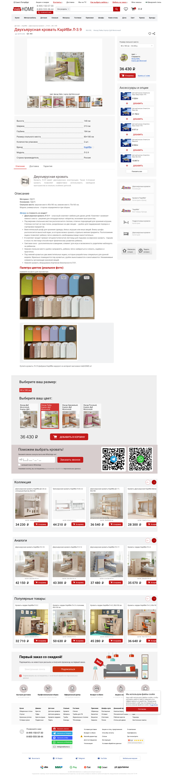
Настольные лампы (139, 720)
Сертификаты (132, 733)
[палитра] (84, 102)
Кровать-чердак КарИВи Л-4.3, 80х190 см (106, 605)
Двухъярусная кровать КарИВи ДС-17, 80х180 (105, 490)
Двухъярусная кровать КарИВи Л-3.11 (104, 547)
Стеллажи (105, 717)
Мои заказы (137, 2)
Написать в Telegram (64, 733)
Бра (133, 714)
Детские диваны (54, 714)
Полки (104, 720)
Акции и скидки (42, 2)
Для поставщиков (90, 740)
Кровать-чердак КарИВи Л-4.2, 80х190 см (143, 605)
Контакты (57, 2)
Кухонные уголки (26, 717)
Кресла (37, 711)
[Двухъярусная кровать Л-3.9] (46, 102)
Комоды (66, 720)
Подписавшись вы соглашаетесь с (50, 677)
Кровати (66, 711)
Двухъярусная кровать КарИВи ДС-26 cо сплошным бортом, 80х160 (30, 490)
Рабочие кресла (119, 717)
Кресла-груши (40, 717)
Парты (50, 720)
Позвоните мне (45, 12)
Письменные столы (121, 714)
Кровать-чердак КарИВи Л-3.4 (139, 547)
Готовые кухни (25, 720)
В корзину (129, 76)
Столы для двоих (120, 720)
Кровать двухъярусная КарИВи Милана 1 (143, 489)
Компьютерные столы (121, 711)
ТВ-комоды (77, 720)
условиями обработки (54, 469)
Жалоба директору (90, 736)
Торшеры (135, 717)
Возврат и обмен (90, 733)
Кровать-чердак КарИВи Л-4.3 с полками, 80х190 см (68, 606)
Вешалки (94, 717)
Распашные (106, 711)
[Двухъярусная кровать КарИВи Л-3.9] (33, 102)
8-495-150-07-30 (45, 5)
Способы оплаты (108, 733)
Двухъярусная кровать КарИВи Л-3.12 (67, 547)
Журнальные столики (80, 717)
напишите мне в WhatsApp (31, 465)
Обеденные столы (26, 711)
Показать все (137, 171)
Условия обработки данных (111, 743)
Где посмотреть (132, 736)
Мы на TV (82, 2)
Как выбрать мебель (98, 2)
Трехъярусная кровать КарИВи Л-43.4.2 (68, 489)
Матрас (23, 213)
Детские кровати (54, 711)
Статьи (104, 736)
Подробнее (153, 705)
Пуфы (37, 714)
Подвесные (39, 720)
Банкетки (94, 714)
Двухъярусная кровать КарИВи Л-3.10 (29, 547)
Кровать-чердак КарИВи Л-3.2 (26, 605)
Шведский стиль (154, 2)
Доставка (70, 2)
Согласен (142, 709)
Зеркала (94, 720)
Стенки (75, 711)
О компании (131, 729)
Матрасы (66, 714)
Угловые (104, 714)
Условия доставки (90, 729)
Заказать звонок (70, 459)
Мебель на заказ (119, 2)
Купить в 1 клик (144, 76)
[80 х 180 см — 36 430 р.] (137, 46)
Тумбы (65, 717)
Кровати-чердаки (54, 717)
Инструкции (106, 740)
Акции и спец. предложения (112, 729)
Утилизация (88, 743)
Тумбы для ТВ (78, 714)
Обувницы (94, 711)
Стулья (22, 714)
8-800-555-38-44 (45, 9)
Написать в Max (62, 738)
